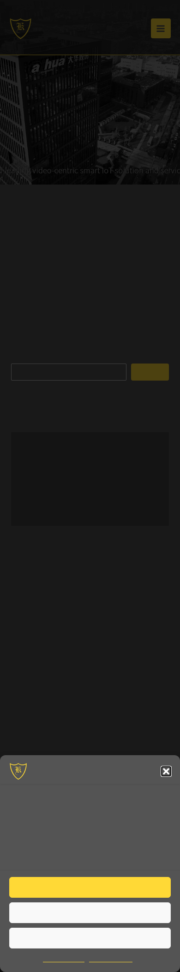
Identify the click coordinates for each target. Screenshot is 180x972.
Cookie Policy (63, 959)
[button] (166, 771)
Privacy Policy (110, 959)
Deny (90, 912)
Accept (90, 887)
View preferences (90, 938)
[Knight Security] (18, 771)
